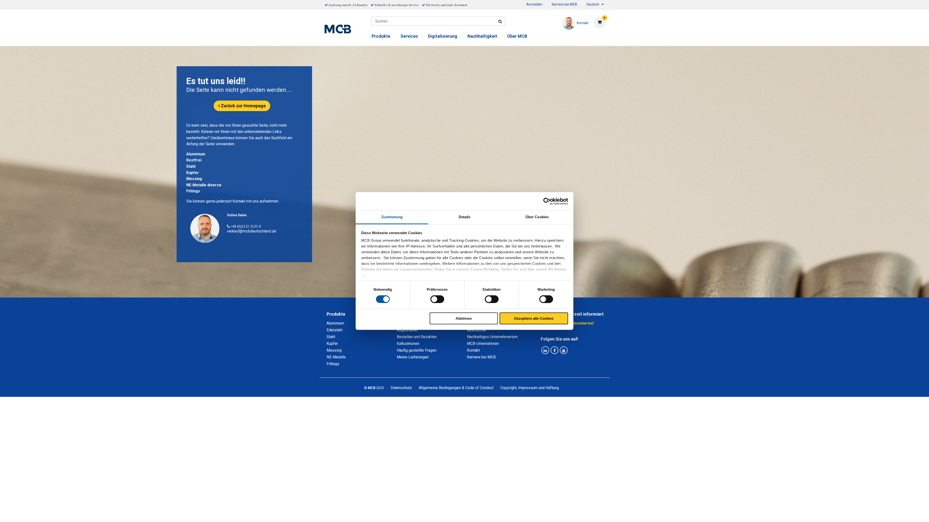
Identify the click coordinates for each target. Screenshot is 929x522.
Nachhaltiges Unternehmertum (492, 336)
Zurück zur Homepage (243, 105)
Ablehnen (464, 318)
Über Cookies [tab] (537, 217)
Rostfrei (194, 160)
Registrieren (407, 330)
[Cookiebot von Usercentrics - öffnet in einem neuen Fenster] (547, 201)
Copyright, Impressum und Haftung (529, 387)
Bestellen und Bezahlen (417, 336)
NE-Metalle (336, 357)
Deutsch (593, 4)
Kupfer (192, 172)
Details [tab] (465, 217)
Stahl (190, 166)
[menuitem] (534, 5)
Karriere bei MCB (564, 4)
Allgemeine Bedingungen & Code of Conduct (456, 387)
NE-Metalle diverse (203, 185)
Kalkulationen (408, 343)
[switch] (437, 299)
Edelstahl (334, 330)
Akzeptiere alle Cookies (534, 318)
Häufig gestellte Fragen (416, 350)
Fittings (193, 191)
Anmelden (534, 4)
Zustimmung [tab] (392, 217)
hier (531, 269)
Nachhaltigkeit (482, 36)
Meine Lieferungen (413, 357)
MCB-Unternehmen (483, 343)
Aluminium (195, 154)
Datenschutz (401, 387)
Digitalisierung (442, 36)
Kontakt (473, 350)
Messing (194, 178)
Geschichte (476, 330)
